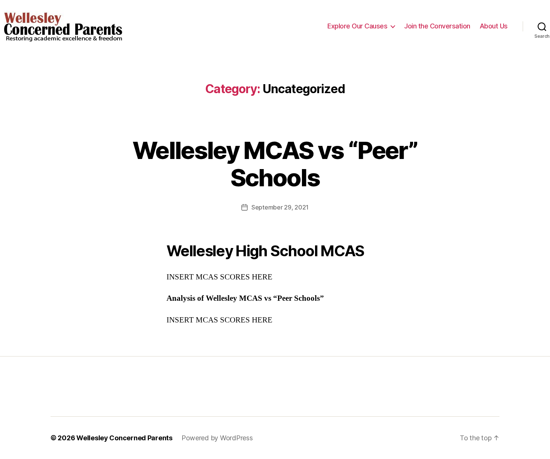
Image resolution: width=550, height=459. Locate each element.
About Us (494, 26)
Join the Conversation (437, 26)
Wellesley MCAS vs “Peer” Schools (275, 164)
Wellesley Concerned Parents (124, 438)
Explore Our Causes (357, 26)
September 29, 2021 (280, 207)
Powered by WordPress (217, 438)
